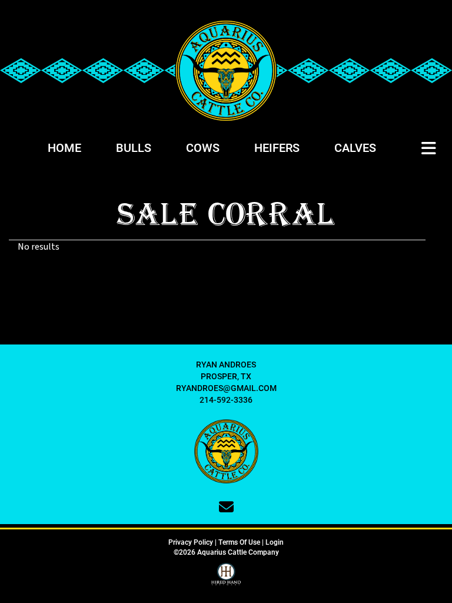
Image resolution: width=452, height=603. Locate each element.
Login (274, 541)
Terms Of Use (239, 541)
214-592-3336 (226, 399)
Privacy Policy (190, 541)
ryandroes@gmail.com (226, 387)
